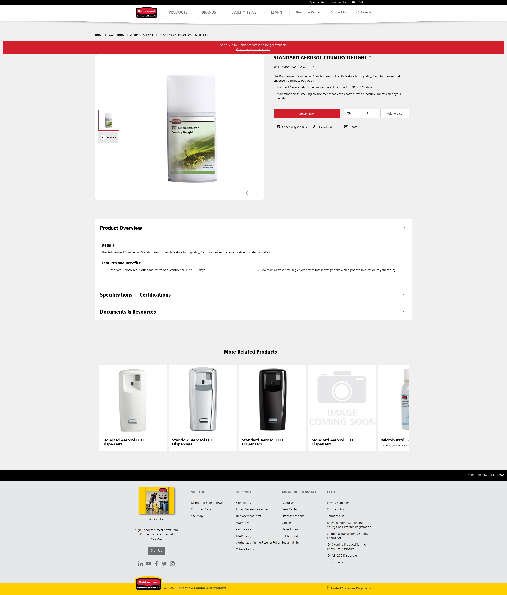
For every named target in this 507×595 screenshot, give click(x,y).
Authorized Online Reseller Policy (258, 542)
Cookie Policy (336, 509)
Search (365, 12)
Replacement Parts (248, 516)
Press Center (290, 509)
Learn (276, 13)
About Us (288, 503)
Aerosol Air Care (142, 35)
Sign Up (156, 550)
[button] (306, 113)
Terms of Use (335, 516)
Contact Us (338, 12)
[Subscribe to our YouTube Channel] (148, 564)
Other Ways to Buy (294, 127)
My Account (315, 2)
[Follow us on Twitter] (164, 564)
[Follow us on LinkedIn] (140, 564)
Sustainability (290, 542)
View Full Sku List (311, 67)
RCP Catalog (156, 519)
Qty (349, 113)
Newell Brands (291, 529)
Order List (361, 2)
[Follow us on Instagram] (172, 564)
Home (99, 35)
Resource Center (308, 12)
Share (353, 127)
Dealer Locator (338, 2)
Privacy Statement (339, 503)
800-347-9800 (494, 475)
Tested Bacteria (337, 562)
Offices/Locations (293, 516)
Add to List (394, 113)
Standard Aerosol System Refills (184, 35)
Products (178, 13)
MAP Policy (243, 536)
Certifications (245, 529)
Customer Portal (201, 509)
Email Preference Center (252, 509)
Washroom (117, 35)
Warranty (242, 523)
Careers (286, 523)
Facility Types (243, 13)
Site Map (197, 516)
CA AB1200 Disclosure (342, 555)
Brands (209, 13)
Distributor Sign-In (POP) (207, 503)
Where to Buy (245, 549)
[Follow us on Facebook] (156, 564)
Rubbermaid (290, 536)
